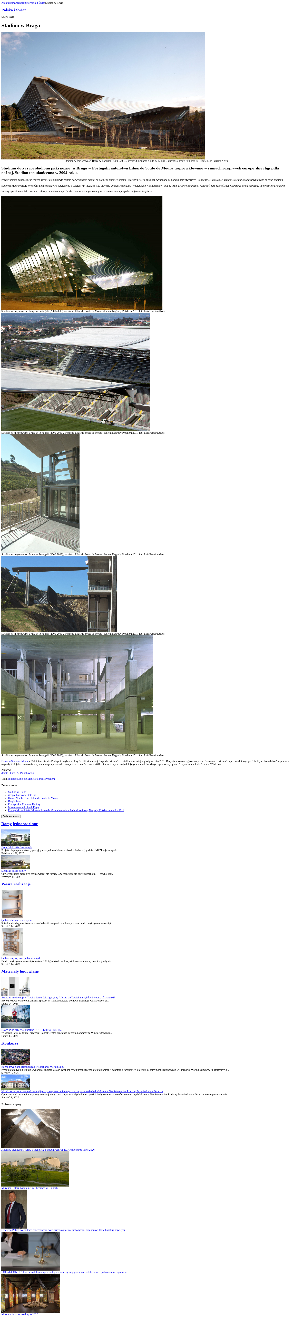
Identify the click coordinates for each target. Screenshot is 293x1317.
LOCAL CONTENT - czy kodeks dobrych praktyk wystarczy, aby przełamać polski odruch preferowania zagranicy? (64, 1272)
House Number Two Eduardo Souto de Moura (33, 798)
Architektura (8, 2)
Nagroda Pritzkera (45, 778)
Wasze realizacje (16, 884)
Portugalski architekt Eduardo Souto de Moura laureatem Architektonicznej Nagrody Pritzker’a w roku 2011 (66, 810)
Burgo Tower (15, 801)
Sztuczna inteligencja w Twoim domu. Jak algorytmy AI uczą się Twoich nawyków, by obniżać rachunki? (58, 997)
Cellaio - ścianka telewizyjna (16, 920)
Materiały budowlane (20, 971)
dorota (4, 773)
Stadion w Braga (17, 792)
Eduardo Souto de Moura (14, 761)
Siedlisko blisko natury (13, 870)
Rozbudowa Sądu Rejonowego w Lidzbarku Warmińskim (32, 1066)
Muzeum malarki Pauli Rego (23, 807)
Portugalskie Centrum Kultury (24, 804)
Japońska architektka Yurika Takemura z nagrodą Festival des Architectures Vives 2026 (48, 1149)
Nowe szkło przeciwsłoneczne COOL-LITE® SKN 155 (31, 1029)
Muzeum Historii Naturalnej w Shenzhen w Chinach (29, 1188)
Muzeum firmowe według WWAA (20, 1314)
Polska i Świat (37, 2)
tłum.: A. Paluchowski (22, 773)
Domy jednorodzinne (19, 824)
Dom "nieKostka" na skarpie (16, 847)
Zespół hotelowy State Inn (22, 795)
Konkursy (10, 1043)
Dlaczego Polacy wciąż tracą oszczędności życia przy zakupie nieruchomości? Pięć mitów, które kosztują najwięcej (63, 1230)
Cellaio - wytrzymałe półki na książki (21, 958)
